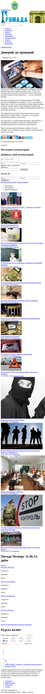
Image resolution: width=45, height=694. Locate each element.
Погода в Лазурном (25, 624)
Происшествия (10, 38)
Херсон (7, 28)
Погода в (7, 567)
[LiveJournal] (19, 137)
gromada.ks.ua (5, 10)
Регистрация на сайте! (9, 182)
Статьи (15, 209)
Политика (8, 34)
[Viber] (22, 137)
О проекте (8, 681)
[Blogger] (14, 137)
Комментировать (13, 135)
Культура (8, 42)
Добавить (24, 169)
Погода (3, 565)
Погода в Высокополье (9, 624)
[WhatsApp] (25, 137)
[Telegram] (31, 137)
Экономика (9, 36)
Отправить (5, 180)
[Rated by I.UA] (9, 662)
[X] (11, 137)
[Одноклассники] (5, 137)
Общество (8, 30)
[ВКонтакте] (2, 137)
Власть (7, 32)
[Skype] (28, 137)
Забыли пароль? (23, 182)
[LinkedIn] (16, 137)
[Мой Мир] (8, 137)
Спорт (7, 40)
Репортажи (9, 44)
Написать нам (10, 683)
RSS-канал (9, 685)
